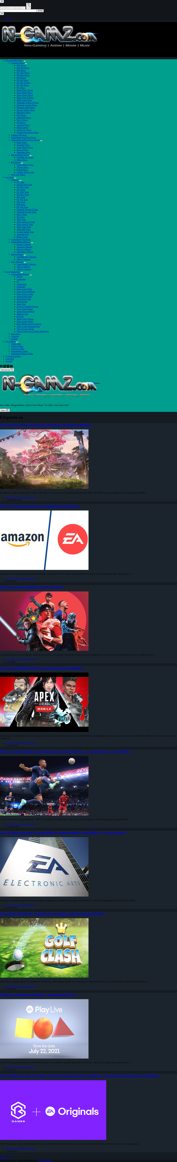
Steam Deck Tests (24, 185)
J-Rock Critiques (24, 269)
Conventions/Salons (19, 274)
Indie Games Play (24, 289)
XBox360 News (24, 117)
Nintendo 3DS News (26, 107)
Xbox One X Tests (25, 224)
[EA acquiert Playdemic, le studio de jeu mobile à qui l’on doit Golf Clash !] (44, 977)
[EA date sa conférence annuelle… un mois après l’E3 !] (44, 1058)
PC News (21, 88)
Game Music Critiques (26, 264)
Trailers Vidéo (17, 346)
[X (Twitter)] (5, 367)
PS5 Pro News (23, 68)
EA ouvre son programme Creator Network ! (32, 587)
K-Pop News (22, 170)
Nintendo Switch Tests (26, 212)
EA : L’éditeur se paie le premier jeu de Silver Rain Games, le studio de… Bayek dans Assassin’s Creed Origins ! (79, 1075)
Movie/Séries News (19, 155)
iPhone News (22, 127)
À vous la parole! (13, 356)
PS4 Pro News (23, 75)
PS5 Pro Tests (23, 187)
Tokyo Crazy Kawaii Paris (28, 326)
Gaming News (17, 63)
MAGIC (20, 316)
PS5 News (21, 70)
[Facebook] (1, 367)
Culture (14, 339)
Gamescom (21, 284)
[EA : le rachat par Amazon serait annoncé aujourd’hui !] (44, 569)
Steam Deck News (25, 90)
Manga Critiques (24, 249)
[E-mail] (11, 367)
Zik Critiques (17, 262)
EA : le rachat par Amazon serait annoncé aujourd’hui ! (39, 506)
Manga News (22, 150)
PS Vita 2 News (24, 83)
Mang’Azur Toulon (25, 319)
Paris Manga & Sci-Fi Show (29, 324)
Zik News (15, 162)
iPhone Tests (22, 237)
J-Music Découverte (25, 172)
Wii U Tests (22, 214)
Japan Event (22, 301)
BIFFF (20, 277)
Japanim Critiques (24, 247)
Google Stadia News (26, 110)
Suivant (3, 1158)
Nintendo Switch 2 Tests (27, 209)
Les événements (12, 272)
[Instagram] (8, 367)
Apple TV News (24, 130)
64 (10, 1156)
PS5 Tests (21, 190)
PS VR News (22, 80)
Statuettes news (23, 152)
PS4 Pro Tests (23, 195)
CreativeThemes (45, 1161)
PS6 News (21, 65)
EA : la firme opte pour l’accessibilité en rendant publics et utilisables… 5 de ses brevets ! (63, 832)
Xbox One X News (25, 98)
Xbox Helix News (25, 93)
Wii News (21, 122)
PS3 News (21, 115)
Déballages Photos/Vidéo (22, 354)
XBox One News (24, 100)
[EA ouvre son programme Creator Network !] (44, 650)
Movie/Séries (17, 254)
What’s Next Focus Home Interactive (33, 331)
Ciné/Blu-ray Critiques (26, 257)
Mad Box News (24, 112)
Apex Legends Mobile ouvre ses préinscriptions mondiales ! (42, 668)
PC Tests (20, 182)
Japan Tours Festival (25, 311)
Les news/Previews (14, 60)
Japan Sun (21, 304)
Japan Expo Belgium (26, 291)
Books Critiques (24, 244)
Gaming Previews (19, 135)
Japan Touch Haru (25, 309)
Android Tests (23, 234)
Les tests (9, 177)
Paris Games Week (25, 321)
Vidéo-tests (16, 344)
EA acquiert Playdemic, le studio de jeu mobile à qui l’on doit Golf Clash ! (52, 913)
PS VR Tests (22, 199)
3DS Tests (21, 219)
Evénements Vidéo (19, 351)
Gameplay (21, 286)
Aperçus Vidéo (17, 349)
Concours (10, 359)
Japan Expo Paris (24, 296)
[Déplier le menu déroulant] (25, 61)
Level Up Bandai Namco (28, 306)
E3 (18, 282)
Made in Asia (22, 314)
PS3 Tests (21, 202)
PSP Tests (21, 204)
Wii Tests (21, 217)
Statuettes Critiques (25, 252)
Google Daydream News (27, 132)
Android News (23, 125)
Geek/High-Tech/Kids (20, 239)
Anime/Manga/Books (20, 242)
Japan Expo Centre (25, 294)
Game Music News (25, 165)
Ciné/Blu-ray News (25, 157)
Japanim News (23, 145)
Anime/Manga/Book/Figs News (25, 140)
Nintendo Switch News (27, 105)
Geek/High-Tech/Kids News (23, 137)
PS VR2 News (23, 73)
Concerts (15, 336)
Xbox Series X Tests (26, 222)
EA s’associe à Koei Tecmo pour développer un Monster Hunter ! (46, 425)
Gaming (14, 180)
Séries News (22, 160)
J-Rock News (22, 167)
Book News (22, 142)
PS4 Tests (21, 197)
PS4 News (21, 78)
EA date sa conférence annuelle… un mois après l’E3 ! (38, 994)
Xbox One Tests (24, 227)
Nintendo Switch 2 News (28, 103)
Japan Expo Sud (24, 299)
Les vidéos (10, 341)
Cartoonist (21, 279)
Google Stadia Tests (25, 232)
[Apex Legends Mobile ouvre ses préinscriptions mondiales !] (44, 731)
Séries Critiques (23, 259)
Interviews (15, 334)
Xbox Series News (25, 95)
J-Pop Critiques (23, 267)
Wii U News (22, 120)
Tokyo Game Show (25, 329)
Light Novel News (25, 147)
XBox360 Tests (23, 229)
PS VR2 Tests (23, 192)
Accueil (9, 361)
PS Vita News (23, 85)
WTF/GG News (18, 175)
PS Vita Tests (22, 207)
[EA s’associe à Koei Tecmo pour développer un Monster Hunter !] (44, 488)
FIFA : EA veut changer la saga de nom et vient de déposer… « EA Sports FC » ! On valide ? (65, 751)
